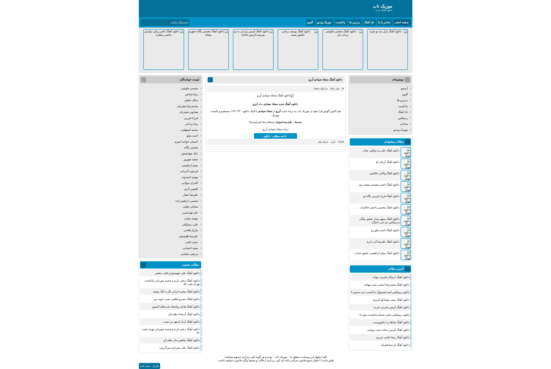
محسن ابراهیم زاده (186, 200)
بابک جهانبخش (189, 153)
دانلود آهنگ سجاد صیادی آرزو (325, 79)
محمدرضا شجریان (187, 106)
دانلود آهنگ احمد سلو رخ (385, 230)
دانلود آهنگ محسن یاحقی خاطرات (379, 207)
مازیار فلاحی (191, 230)
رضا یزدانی (191, 123)
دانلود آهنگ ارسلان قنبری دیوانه (391, 277)
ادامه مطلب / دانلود (274, 136)
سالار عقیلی (191, 100)
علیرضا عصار (190, 194)
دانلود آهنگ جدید (288, 104)
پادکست (340, 22)
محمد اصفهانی (189, 129)
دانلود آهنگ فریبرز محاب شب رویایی (388, 329)
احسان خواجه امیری (186, 141)
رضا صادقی (191, 94)
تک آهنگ (369, 22)
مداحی (404, 123)
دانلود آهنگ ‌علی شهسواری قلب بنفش (177, 273)
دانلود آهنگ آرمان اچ (387, 161)
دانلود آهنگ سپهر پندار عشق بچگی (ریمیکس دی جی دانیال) (379, 220)
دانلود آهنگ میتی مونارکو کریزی (391, 299)
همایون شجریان (188, 112)
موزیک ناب (281, 356)
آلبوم (310, 22)
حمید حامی (191, 242)
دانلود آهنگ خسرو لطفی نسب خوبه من (177, 299)
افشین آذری (191, 189)
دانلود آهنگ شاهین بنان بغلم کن (181, 340)
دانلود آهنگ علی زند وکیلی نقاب (381, 150)
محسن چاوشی (189, 88)
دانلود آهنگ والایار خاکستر (384, 173)
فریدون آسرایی (189, 171)
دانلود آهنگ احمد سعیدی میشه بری (379, 184)
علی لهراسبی (190, 212)
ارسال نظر (323, 142)
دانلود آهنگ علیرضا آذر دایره (383, 241)
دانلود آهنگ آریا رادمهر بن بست (181, 321)
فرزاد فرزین (191, 118)
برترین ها (354, 22)
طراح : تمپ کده (149, 365)
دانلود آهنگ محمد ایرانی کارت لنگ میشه (176, 291)
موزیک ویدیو (324, 22)
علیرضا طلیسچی (188, 236)
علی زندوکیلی (190, 224)
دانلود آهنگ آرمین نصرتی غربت (391, 307)
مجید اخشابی (190, 248)
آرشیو (404, 88)
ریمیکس (403, 118)
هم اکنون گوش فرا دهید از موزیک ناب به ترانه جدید (311, 111)
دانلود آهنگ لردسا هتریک (395, 344)
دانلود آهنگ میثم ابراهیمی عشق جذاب (377, 253)
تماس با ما (384, 22)
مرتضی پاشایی (189, 253)
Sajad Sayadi (284, 122)
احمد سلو (192, 135)
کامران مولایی (189, 182)
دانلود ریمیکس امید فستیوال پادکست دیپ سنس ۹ (380, 292)
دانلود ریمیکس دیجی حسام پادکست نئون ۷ (384, 314)
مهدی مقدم (191, 218)
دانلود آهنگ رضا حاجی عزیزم (393, 337)
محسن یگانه (191, 147)
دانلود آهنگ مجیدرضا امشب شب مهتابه (387, 284)
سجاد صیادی (270, 104)
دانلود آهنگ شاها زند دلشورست (391, 322)
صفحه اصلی (402, 22)
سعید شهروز (191, 159)
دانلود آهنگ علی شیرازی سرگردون (179, 347)
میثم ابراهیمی (190, 165)
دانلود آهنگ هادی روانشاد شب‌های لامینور (176, 306)
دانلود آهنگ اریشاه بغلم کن (184, 314)
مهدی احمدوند (189, 177)
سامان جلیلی (190, 206)
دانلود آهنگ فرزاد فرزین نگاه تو (381, 196)
